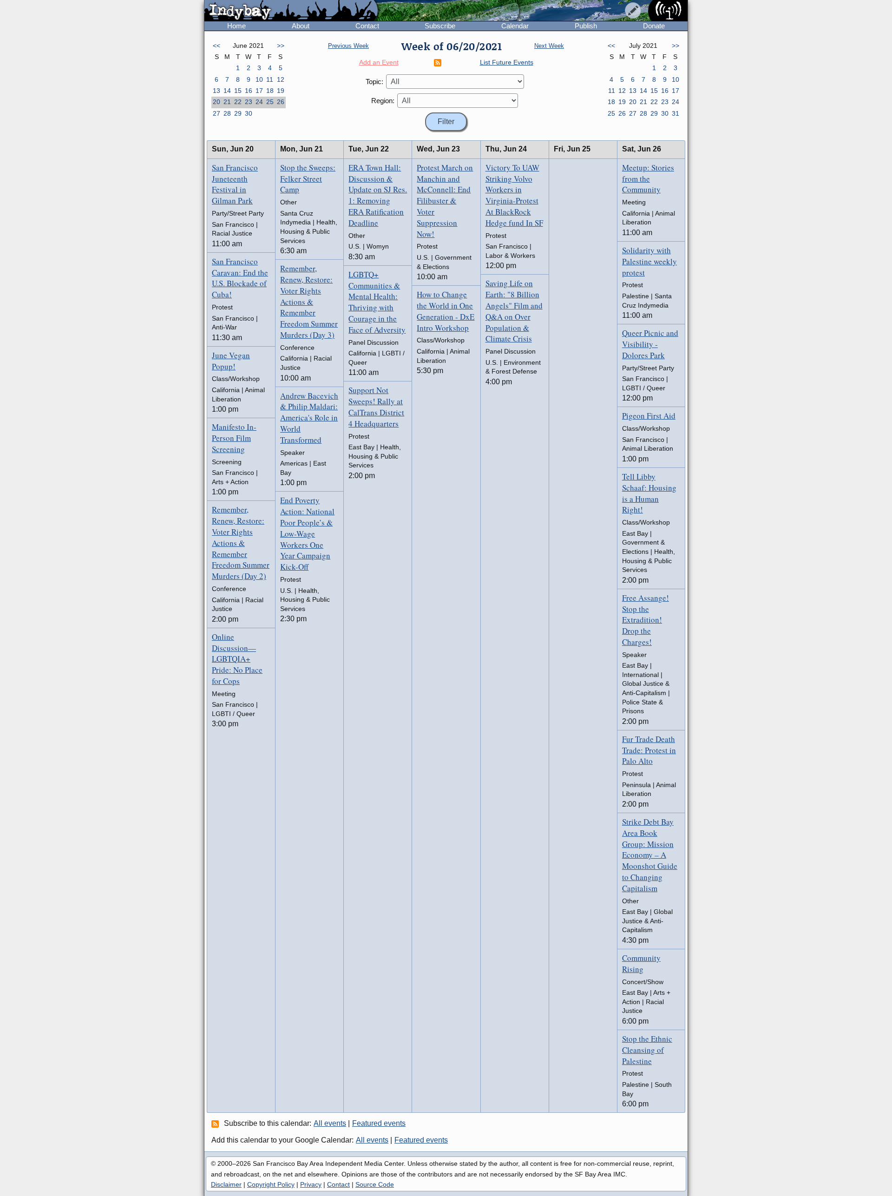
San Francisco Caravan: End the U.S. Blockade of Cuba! (240, 278)
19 (280, 90)
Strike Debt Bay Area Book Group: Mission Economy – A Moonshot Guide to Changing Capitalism (649, 855)
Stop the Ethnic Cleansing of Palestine (647, 1049)
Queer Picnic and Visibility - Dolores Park (650, 344)
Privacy (310, 1184)
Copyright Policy (271, 1184)
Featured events (379, 1123)
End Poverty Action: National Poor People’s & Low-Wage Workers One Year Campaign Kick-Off (307, 533)
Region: (382, 101)
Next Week (549, 45)
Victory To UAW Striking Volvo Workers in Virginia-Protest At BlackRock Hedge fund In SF (514, 195)
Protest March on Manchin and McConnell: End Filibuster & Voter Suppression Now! (445, 200)
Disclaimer (226, 1184)
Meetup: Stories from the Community (648, 178)
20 (216, 101)
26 (280, 101)
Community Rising (641, 963)
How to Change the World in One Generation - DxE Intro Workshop (445, 311)
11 (269, 79)
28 (227, 113)
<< (216, 45)
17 (259, 90)
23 (248, 101)
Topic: (374, 81)
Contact (367, 26)
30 (248, 113)
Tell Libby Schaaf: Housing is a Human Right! (649, 493)
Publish (586, 26)
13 (216, 90)
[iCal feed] (216, 1123)
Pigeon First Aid (649, 415)
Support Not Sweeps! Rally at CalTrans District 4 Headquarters (376, 406)
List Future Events (506, 62)
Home (236, 26)
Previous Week (348, 45)
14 (227, 90)
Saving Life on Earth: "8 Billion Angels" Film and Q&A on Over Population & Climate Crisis (514, 311)
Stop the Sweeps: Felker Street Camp (307, 178)
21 (227, 101)
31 (675, 113)
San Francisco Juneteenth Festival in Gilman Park (235, 184)
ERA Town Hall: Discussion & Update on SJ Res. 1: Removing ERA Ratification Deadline (377, 195)
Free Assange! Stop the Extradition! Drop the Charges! (645, 619)
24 (259, 101)
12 (280, 79)
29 (238, 113)
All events (330, 1123)
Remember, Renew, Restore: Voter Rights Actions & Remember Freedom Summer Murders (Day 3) (309, 301)
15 (238, 90)
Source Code (374, 1184)
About (300, 26)
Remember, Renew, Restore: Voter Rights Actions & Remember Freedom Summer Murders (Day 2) (240, 542)
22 (238, 101)
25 (270, 101)
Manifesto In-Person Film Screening (234, 437)
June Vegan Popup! (231, 361)
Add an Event (379, 62)
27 (216, 113)
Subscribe (440, 26)
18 (270, 90)
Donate (654, 26)
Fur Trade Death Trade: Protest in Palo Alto (649, 750)
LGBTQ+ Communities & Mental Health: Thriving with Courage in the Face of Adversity (377, 302)
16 (248, 90)
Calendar (515, 26)
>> (280, 45)
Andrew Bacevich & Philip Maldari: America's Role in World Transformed (309, 417)
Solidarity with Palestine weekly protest (649, 261)
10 (259, 79)
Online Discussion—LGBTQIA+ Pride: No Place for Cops (237, 658)
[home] (291, 11)
